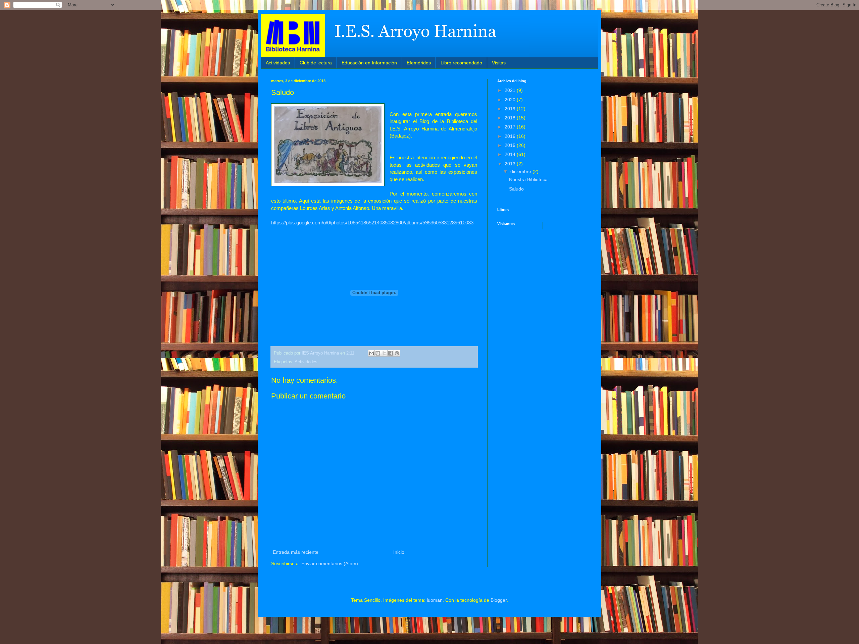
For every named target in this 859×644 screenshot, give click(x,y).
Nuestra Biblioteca (528, 179)
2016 (511, 136)
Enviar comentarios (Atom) (329, 563)
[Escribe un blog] (377, 353)
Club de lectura (316, 62)
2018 (511, 117)
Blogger (499, 600)
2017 (511, 126)
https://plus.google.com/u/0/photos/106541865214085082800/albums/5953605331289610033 (372, 222)
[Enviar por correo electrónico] (371, 353)
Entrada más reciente (295, 552)
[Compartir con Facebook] (390, 353)
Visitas (499, 62)
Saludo (516, 189)
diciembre (521, 171)
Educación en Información (369, 62)
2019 (511, 108)
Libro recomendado (461, 62)
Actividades (278, 62)
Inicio (398, 552)
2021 (511, 90)
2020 (511, 99)
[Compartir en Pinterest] (397, 353)
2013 (511, 163)
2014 (511, 154)
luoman (435, 600)
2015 (511, 145)
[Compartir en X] (384, 353)
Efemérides (419, 62)
